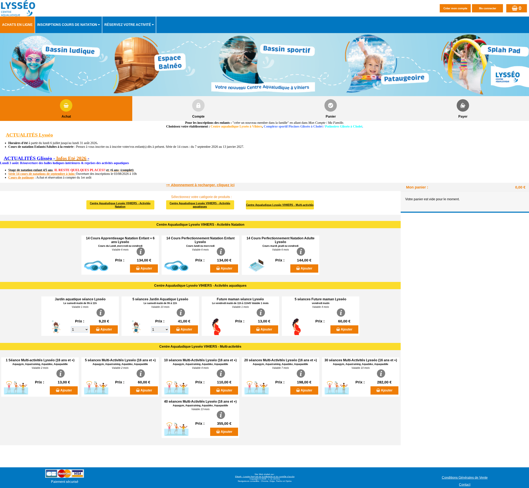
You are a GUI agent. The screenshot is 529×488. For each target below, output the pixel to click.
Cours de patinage (21, 177)
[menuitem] (17, 25)
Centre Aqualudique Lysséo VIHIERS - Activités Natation (120, 205)
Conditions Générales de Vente (465, 477)
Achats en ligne (17, 24)
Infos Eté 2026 (70, 158)
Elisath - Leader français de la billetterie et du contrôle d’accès (264, 476)
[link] (1, 159)
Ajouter (146, 268)
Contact (464, 484)
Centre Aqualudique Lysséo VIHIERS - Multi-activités (279, 204)
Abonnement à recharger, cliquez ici (203, 185)
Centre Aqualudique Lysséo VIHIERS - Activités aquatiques (200, 205)
